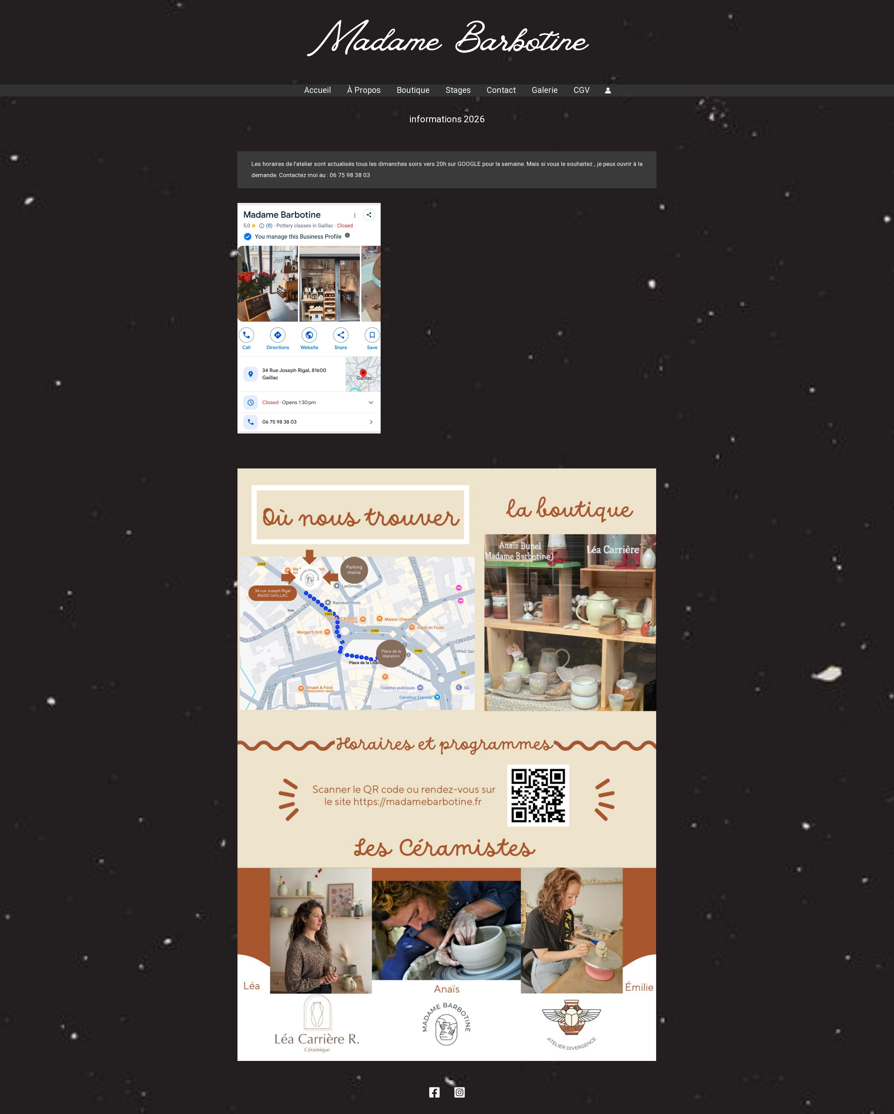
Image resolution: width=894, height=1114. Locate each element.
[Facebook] (434, 1092)
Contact (501, 90)
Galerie (545, 90)
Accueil (317, 90)
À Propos (364, 90)
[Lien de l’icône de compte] (608, 90)
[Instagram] (460, 1092)
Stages (458, 90)
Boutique (413, 90)
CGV (582, 90)
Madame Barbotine (447, 46)
